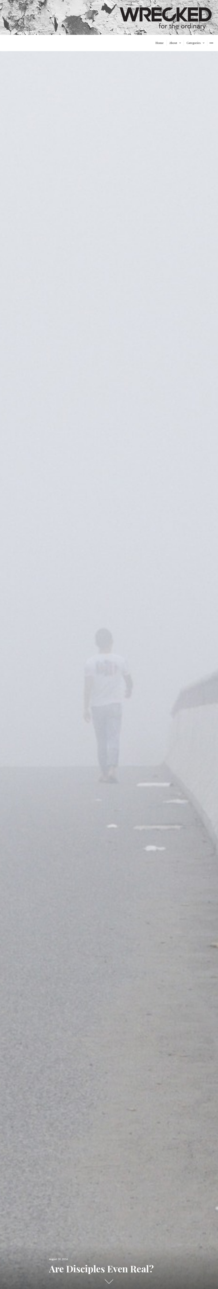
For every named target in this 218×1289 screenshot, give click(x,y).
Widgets (211, 45)
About (173, 43)
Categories (193, 43)
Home (159, 43)
